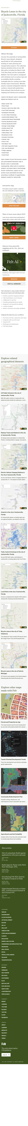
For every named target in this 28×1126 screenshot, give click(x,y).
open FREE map (14, 205)
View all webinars (14, 284)
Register (14, 279)
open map (14, 47)
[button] (26, 2)
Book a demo (14, 237)
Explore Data (5, 7)
